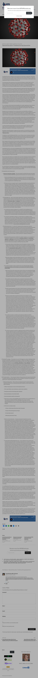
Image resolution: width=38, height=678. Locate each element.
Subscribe (29, 13)
